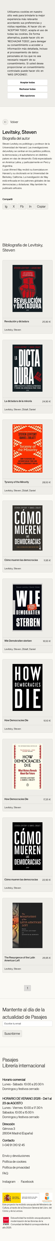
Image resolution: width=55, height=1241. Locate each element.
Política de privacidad (16, 1167)
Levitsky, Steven (12, 329)
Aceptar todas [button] (27, 82)
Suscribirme (12, 1033)
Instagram (8, 1181)
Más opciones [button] (27, 95)
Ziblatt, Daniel (29, 409)
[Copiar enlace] (41, 206)
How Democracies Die (16, 720)
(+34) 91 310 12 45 (13, 1145)
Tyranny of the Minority (16, 482)
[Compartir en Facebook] (22, 206)
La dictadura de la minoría (18, 401)
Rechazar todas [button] (27, 89)
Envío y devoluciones (16, 1156)
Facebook (27, 1181)
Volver (14, 122)
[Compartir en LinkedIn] (31, 206)
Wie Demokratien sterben (18, 640)
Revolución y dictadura (16, 321)
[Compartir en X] (14, 206)
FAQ (5, 1173)
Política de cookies (14, 1161)
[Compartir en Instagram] (6, 206)
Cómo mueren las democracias (21, 560)
